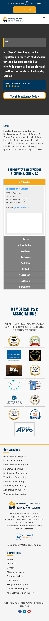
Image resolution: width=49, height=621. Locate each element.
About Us (11, 563)
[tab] (24, 182)
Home (10, 559)
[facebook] (20, 611)
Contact (11, 567)
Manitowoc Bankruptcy (15, 468)
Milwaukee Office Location (17, 188)
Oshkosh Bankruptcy (13, 481)
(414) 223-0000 (35, 3)
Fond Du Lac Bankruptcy (15, 464)
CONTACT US (24, 9)
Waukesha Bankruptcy (14, 494)
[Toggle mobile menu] (44, 18)
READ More (28, 528)
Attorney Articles (15, 572)
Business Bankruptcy (17, 588)
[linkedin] (24, 611)
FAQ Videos (12, 580)
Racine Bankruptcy (12, 460)
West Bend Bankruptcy (14, 477)
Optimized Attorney (31, 544)
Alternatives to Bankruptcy (20, 592)
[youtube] (29, 611)
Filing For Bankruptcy (17, 584)
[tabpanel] (24, 210)
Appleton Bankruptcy (14, 489)
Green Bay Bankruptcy (14, 485)
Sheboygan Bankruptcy (15, 473)
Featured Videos (15, 576)
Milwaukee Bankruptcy (14, 456)
